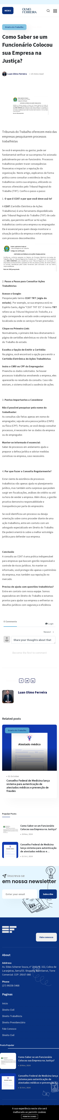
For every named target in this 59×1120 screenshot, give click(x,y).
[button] (7, 10)
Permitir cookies (29, 1117)
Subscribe (48, 894)
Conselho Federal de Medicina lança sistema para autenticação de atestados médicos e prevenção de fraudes (28, 786)
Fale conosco (46, 937)
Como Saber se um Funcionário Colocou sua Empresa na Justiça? (38, 827)
